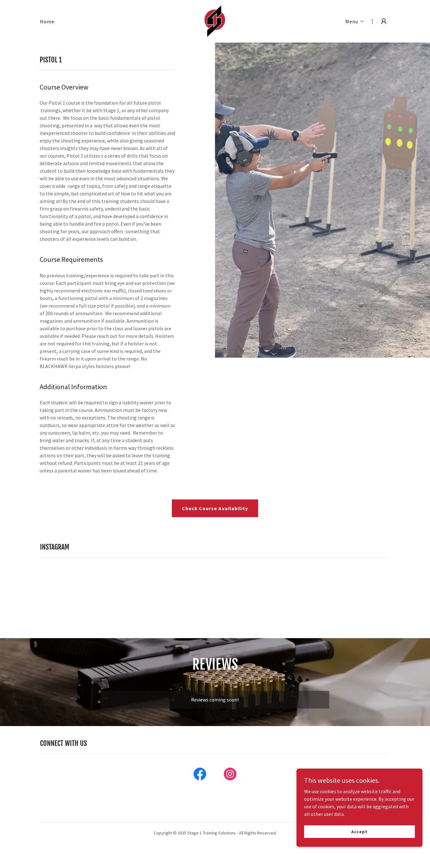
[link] (215, 20)
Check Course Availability (215, 508)
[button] (355, 21)
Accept (359, 831)
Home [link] (47, 21)
